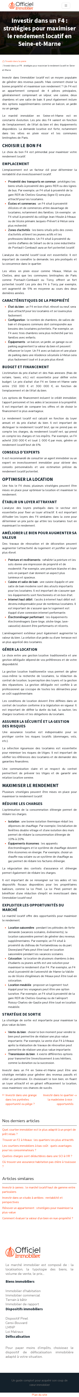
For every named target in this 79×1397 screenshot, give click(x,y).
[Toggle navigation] (66, 6)
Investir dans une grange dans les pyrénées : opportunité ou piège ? (21, 1099)
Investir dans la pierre (16, 61)
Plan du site (39, 1395)
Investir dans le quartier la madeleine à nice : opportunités (58, 1099)
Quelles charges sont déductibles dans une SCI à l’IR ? (37, 1156)
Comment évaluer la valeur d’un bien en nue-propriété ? (37, 1218)
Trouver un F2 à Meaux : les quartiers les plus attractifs (38, 1140)
